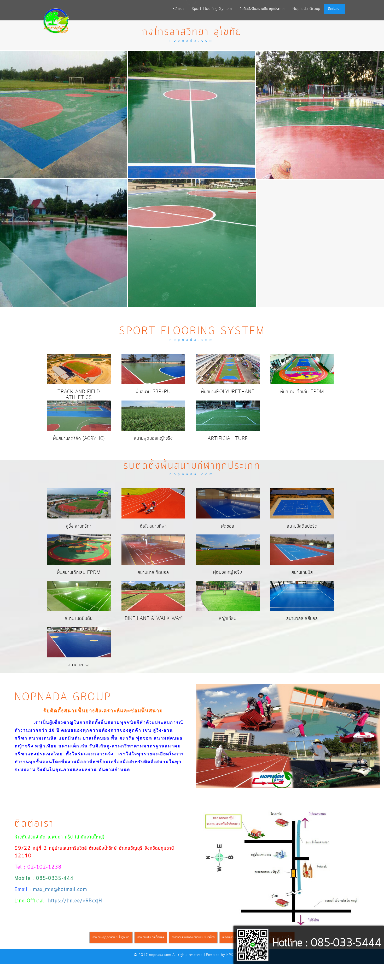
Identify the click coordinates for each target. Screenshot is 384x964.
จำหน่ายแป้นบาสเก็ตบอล (150, 937)
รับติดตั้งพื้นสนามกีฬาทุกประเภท (262, 9)
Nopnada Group (306, 9)
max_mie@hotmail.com (60, 890)
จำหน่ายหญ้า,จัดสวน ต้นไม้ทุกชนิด (111, 937)
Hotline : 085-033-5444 (326, 943)
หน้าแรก (178, 9)
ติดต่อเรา (334, 9)
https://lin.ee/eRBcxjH (75, 901)
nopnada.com (160, 954)
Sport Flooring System (212, 9)
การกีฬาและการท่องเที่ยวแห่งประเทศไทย (193, 937)
